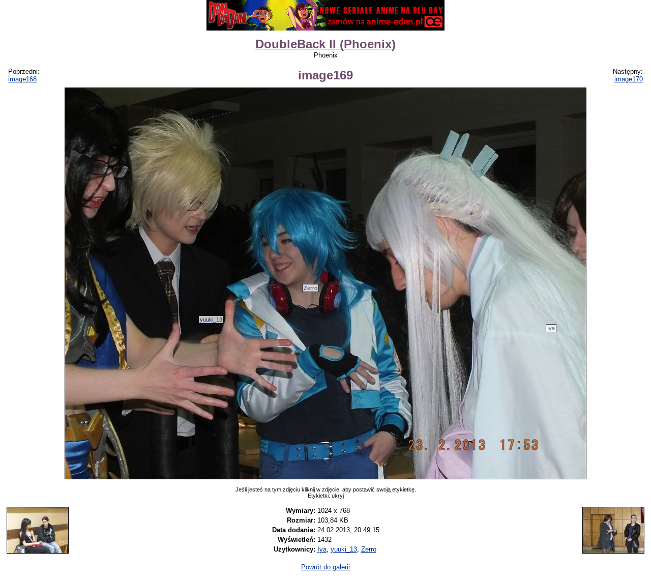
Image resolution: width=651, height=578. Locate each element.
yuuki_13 (211, 319)
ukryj (338, 496)
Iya (551, 328)
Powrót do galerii (325, 567)
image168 (22, 79)
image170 (628, 79)
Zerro (310, 288)
